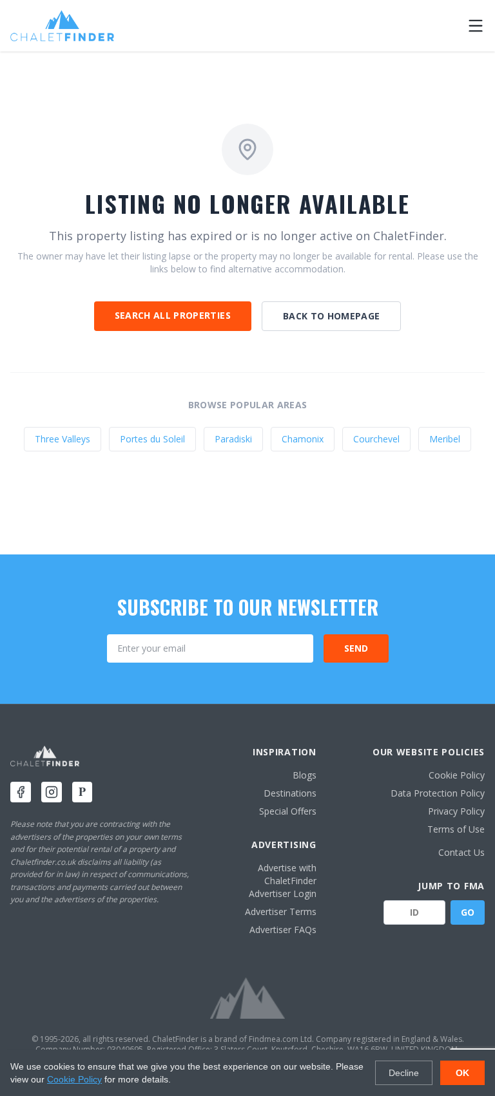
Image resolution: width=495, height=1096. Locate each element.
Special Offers (287, 811)
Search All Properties (173, 315)
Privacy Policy (456, 811)
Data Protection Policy (438, 793)
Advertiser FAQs (282, 929)
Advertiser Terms (280, 911)
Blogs (304, 775)
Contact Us (461, 852)
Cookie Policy (457, 775)
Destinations (290, 793)
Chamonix (303, 439)
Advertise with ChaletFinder (287, 874)
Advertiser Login (282, 893)
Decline (404, 1073)
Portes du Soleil (152, 439)
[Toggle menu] (476, 26)
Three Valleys (62, 439)
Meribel (444, 439)
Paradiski (233, 439)
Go (467, 912)
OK (462, 1073)
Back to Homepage (331, 316)
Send (356, 648)
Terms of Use (456, 829)
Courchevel (376, 439)
